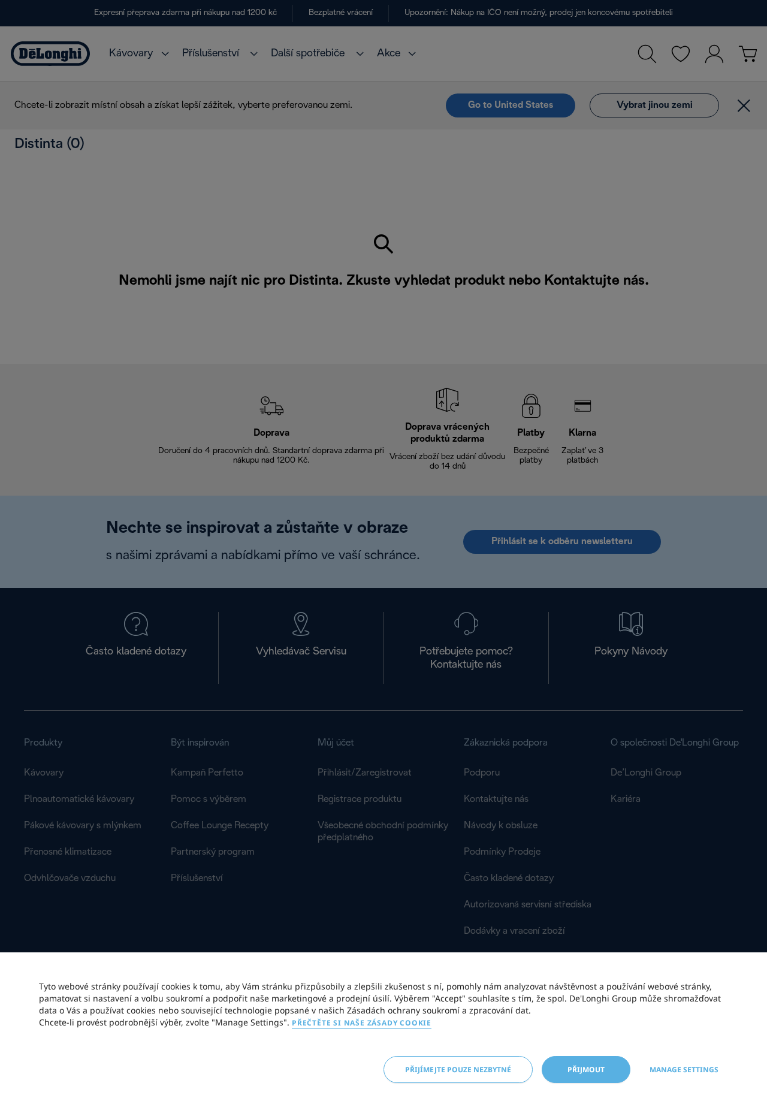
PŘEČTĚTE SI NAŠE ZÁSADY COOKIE (361, 1023)
